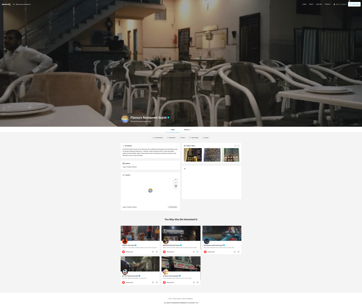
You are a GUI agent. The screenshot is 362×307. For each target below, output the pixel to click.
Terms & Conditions (187, 298)
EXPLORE (319, 4)
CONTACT (328, 4)
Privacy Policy (177, 298)
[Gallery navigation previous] (235, 145)
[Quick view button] (153, 251)
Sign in (338, 4)
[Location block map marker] (150, 191)
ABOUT (311, 4)
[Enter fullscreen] (175, 186)
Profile (173, 129)
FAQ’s (170, 298)
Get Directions (173, 207)
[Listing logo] (125, 119)
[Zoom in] (175, 179)
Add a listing (355, 4)
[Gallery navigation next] (238, 145)
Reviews (187, 129)
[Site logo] (6, 4)
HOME (304, 4)
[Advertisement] (211, 184)
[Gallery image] (193, 155)
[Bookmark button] (156, 251)
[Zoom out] (175, 182)
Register (344, 4)
